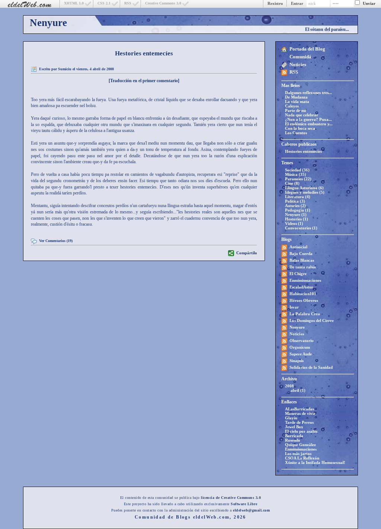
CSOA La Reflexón (302, 458)
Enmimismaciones (305, 280)
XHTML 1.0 (74, 3)
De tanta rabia (302, 267)
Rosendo (292, 440)
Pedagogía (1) (297, 210)
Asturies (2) (295, 205)
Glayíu (291, 418)
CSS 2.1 (104, 3)
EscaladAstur (301, 287)
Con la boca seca (300, 128)
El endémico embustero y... (309, 124)
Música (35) (295, 174)
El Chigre (298, 273)
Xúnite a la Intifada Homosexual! (315, 462)
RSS (127, 3)
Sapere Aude (300, 354)
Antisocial (298, 247)
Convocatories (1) (301, 228)
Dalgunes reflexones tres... (308, 92)
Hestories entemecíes (303, 151)
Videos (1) (294, 223)
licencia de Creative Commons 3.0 (231, 498)
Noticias (296, 334)
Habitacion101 (302, 293)
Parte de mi (295, 110)
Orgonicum (299, 347)
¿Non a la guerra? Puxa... (308, 119)
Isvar (294, 307)
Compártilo (246, 253)
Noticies (297, 64)
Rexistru (275, 3)
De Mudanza (296, 97)
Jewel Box (294, 427)
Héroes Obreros (303, 300)
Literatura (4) (297, 196)
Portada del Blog (307, 49)
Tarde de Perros (299, 422)
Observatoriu (301, 340)
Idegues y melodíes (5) (304, 192)
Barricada (294, 435)
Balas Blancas (301, 260)
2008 (289, 386)
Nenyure (48, 22)
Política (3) (295, 201)
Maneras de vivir (300, 413)
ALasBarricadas (299, 409)
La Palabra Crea (304, 314)
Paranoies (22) (298, 179)
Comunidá (300, 56)
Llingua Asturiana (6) (304, 188)
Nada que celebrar (301, 115)
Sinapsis (296, 360)
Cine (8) (292, 183)
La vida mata (297, 101)
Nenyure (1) (296, 214)
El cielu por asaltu (301, 431)
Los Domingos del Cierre (311, 320)
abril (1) (298, 390)
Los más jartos (298, 453)
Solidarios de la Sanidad (311, 367)
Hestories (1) (296, 219)
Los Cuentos (296, 132)
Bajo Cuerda (301, 253)
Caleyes (292, 106)
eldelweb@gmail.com (251, 510)
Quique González (300, 444)
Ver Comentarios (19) (56, 241)
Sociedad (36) (297, 170)
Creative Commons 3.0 (163, 3)
